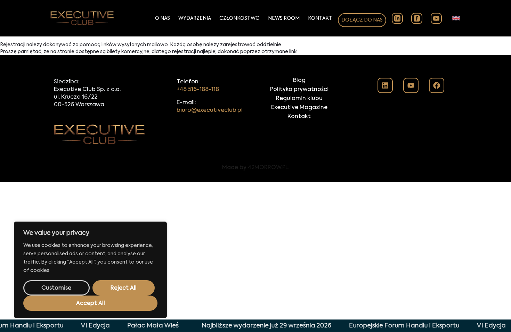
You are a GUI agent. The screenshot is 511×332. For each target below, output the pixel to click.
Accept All (90, 303)
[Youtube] (411, 85)
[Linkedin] (385, 85)
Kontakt (320, 18)
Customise (56, 288)
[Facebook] (436, 85)
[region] (90, 270)
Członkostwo (239, 18)
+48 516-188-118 (198, 89)
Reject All (124, 288)
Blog (299, 80)
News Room (284, 18)
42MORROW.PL (268, 168)
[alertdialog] (255, 325)
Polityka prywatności (299, 89)
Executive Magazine (299, 107)
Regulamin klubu (299, 98)
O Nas (162, 18)
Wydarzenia (194, 18)
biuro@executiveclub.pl (210, 110)
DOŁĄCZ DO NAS (362, 20)
